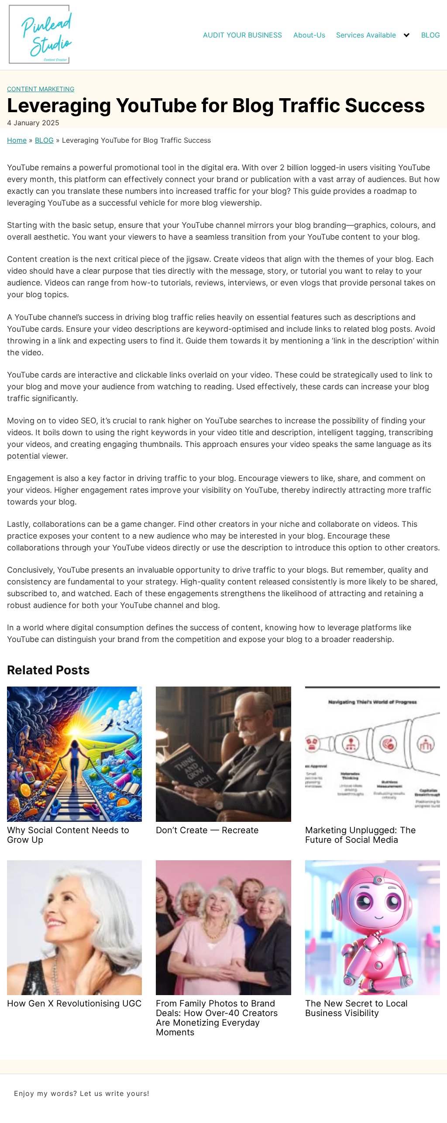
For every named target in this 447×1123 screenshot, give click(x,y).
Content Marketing (40, 89)
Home (17, 140)
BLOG (430, 35)
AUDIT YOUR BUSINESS (242, 35)
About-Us (309, 35)
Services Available (366, 35)
